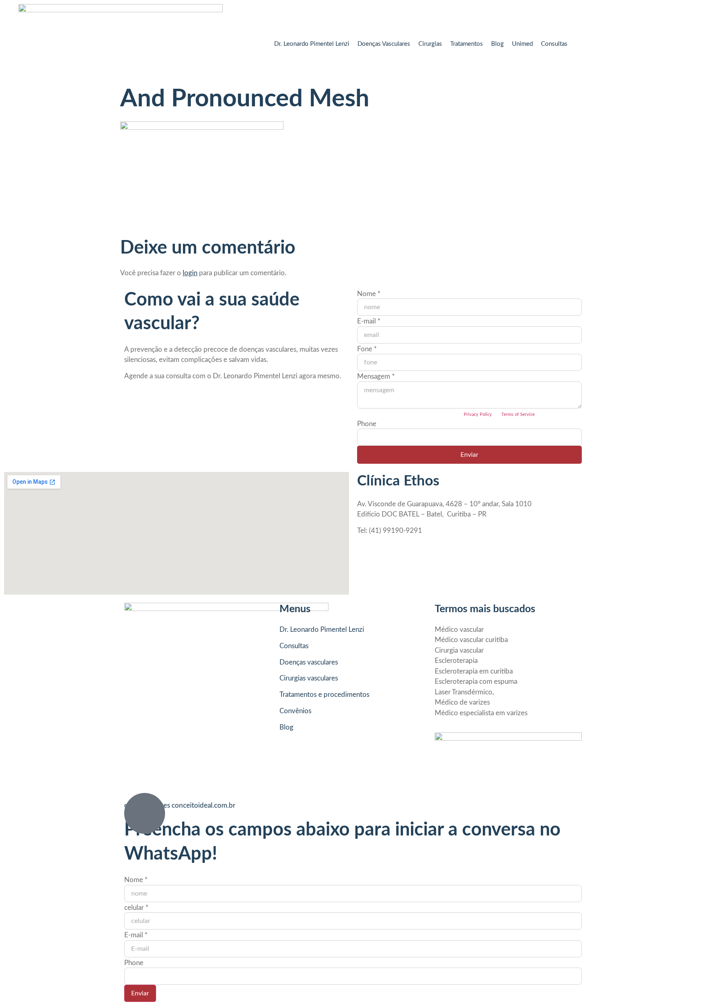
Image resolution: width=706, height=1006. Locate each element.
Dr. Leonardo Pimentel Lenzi (311, 44)
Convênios (295, 710)
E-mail (368, 321)
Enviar (469, 454)
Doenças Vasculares (383, 44)
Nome (368, 293)
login (190, 272)
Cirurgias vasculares (308, 678)
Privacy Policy (478, 414)
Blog (497, 44)
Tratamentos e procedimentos (324, 694)
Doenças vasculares (308, 662)
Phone (366, 423)
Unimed (522, 44)
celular (136, 907)
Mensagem (376, 376)
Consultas (554, 44)
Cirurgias (430, 44)
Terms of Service (518, 414)
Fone (367, 349)
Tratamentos (466, 44)
